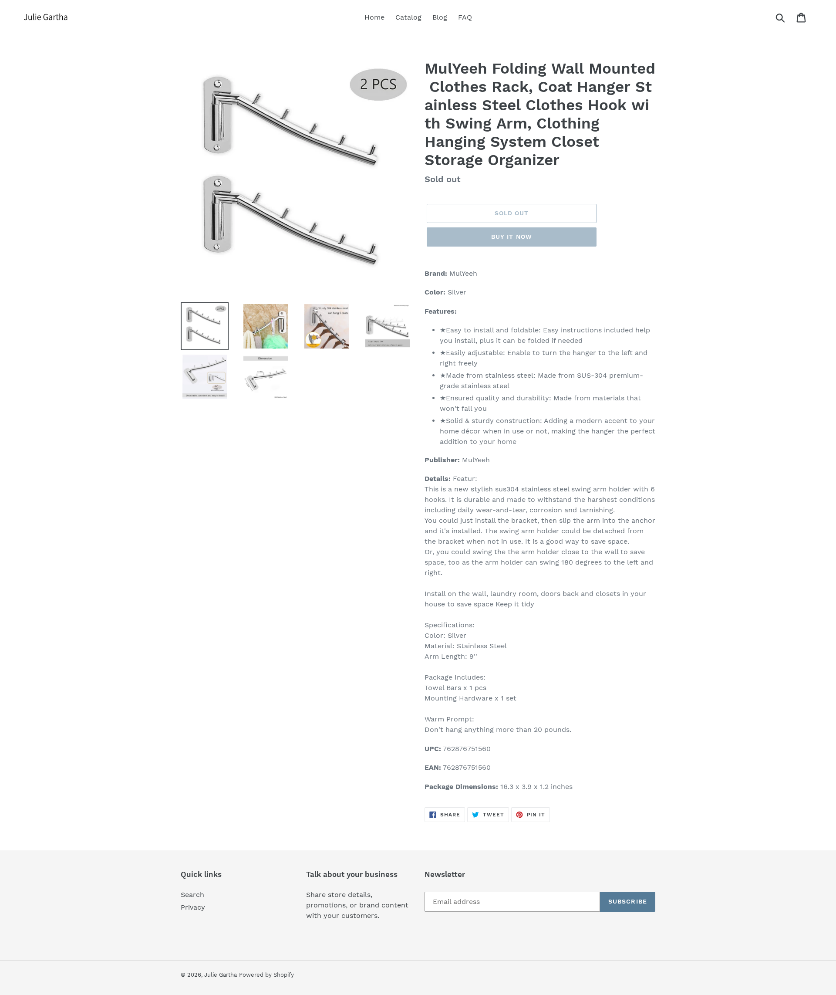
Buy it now (511, 236)
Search (192, 894)
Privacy (193, 907)
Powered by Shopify (266, 974)
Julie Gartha (220, 974)
